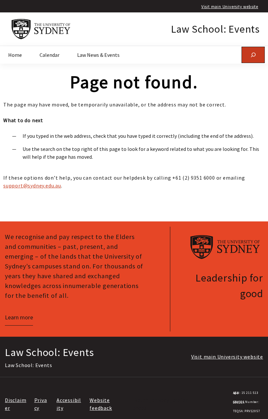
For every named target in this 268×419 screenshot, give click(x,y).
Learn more (19, 317)
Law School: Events (215, 29)
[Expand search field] (253, 55)
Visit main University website (229, 6)
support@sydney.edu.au (32, 185)
